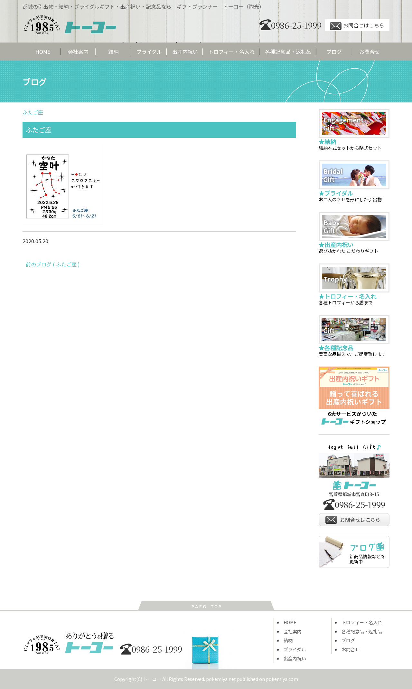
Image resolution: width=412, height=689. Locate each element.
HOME (42, 51)
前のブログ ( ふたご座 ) (53, 264)
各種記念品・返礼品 (288, 51)
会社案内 (78, 51)
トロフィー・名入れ (231, 51)
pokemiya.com (282, 679)
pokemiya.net (221, 679)
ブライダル (149, 51)
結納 (113, 51)
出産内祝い (185, 51)
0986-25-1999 (296, 25)
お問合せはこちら (363, 25)
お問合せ (369, 51)
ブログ (334, 51)
